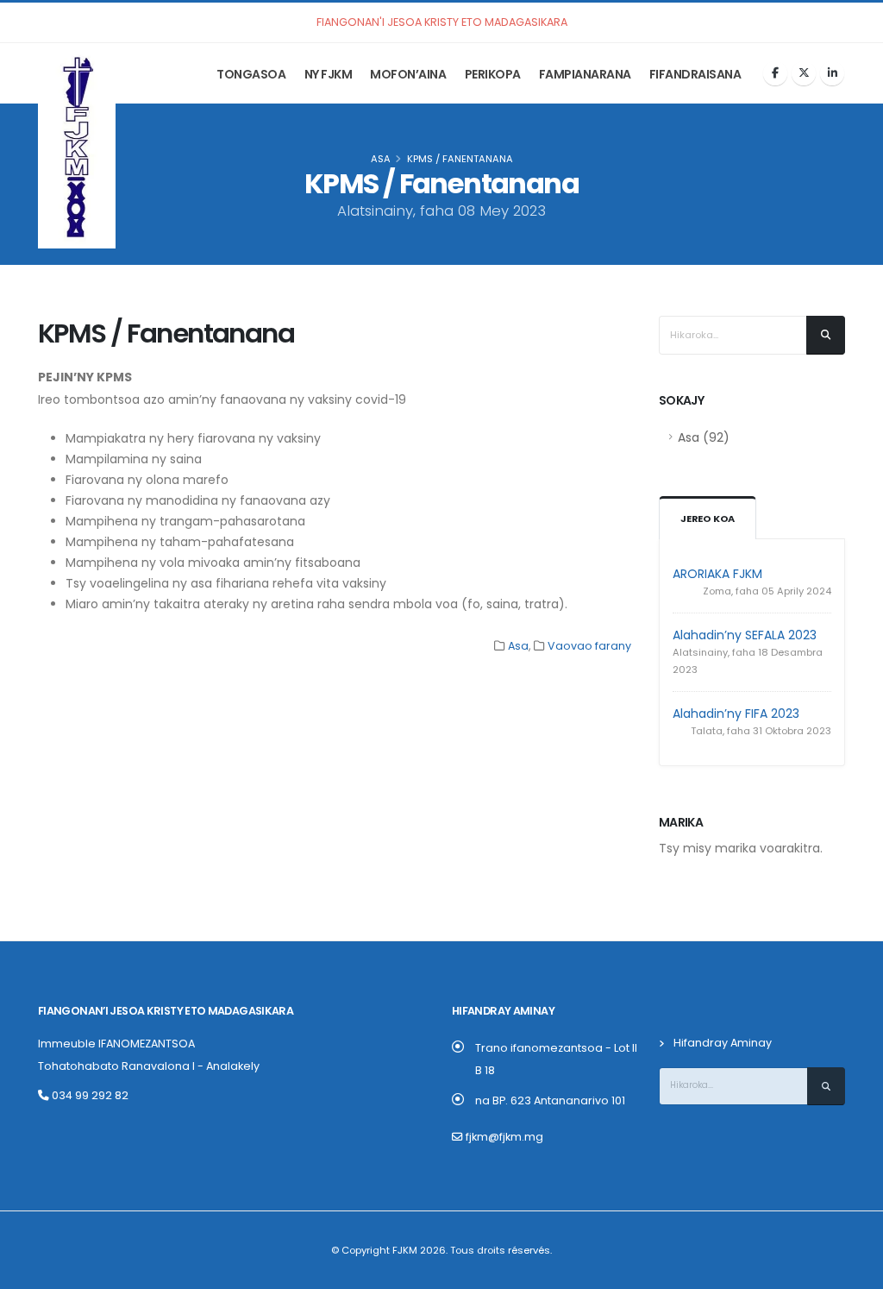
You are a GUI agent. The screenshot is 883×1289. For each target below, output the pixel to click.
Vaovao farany (589, 645)
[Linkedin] (832, 73)
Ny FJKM (328, 74)
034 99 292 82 (88, 1095)
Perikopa (493, 74)
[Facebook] (775, 73)
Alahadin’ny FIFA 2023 (736, 713)
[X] (804, 73)
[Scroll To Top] (852, 1269)
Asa (381, 159)
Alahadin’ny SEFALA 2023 (745, 635)
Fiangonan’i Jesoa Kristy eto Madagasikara (165, 1010)
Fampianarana (585, 74)
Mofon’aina (408, 74)
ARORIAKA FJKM (717, 573)
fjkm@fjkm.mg (504, 1136)
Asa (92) (704, 437)
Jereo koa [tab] (707, 518)
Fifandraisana (695, 74)
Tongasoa (250, 74)
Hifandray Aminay (722, 1042)
